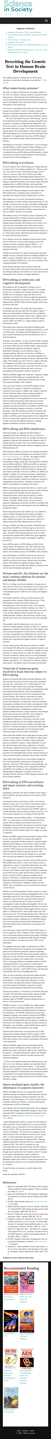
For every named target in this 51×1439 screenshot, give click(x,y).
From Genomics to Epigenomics (19, 40)
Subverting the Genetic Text (13, 457)
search (19, 1431)
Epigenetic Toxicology (16, 42)
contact (31, 1431)
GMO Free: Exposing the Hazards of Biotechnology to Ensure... (10, 1375)
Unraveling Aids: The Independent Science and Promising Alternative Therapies (26, 1377)
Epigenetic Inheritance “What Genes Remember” (25, 32)
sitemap (25, 1431)
